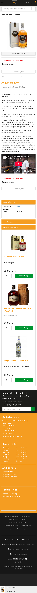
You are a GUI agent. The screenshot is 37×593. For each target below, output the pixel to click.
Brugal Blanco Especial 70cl (16, 361)
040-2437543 (7, 433)
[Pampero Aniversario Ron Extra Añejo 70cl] (18, 295)
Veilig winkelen (13, 519)
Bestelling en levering (9, 494)
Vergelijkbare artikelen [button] (10, 227)
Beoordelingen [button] (7, 222)
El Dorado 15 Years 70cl (14, 257)
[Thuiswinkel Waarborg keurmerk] (28, 558)
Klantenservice (25, 516)
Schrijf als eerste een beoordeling (12, 77)
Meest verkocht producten (17, 522)
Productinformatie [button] (8, 202)
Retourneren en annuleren (11, 496)
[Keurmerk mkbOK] (21, 558)
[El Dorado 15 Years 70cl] (18, 243)
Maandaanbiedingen (9, 474)
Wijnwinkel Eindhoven (9, 477)
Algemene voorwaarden (11, 526)
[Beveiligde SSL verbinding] (15, 558)
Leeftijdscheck (26, 526)
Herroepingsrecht (22, 529)
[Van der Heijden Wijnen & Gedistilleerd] (14, 2)
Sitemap (23, 519)
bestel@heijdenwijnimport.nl (12, 436)
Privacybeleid (11, 529)
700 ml (19, 209)
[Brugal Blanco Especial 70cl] (18, 347)
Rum (18, 207)
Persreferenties (7, 472)
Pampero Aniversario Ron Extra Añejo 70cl (17, 310)
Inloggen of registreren (12, 516)
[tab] (18, 202)
